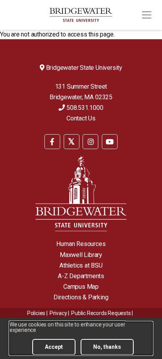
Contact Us (81, 118)
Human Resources (80, 244)
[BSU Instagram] (90, 141)
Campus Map (81, 286)
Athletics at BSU (81, 265)
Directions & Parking (80, 297)
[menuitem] (52, 141)
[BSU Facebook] (52, 141)
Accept (54, 347)
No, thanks (107, 347)
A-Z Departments (81, 276)
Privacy (58, 313)
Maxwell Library (81, 255)
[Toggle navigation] (147, 15)
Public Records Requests (101, 313)
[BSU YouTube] (110, 141)
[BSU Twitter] (71, 141)
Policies (36, 313)
